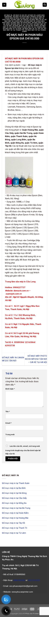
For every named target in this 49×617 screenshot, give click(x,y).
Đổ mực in (8, 15)
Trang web (10, 434)
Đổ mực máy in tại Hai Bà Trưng (26, 25)
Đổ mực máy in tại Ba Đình (14, 488)
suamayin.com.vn (14, 294)
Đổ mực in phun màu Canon (24, 17)
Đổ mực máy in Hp (36, 20)
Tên (7, 412)
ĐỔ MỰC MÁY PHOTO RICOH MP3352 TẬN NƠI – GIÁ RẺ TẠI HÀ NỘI (36, 359)
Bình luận (10, 389)
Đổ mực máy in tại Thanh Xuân (34, 30)
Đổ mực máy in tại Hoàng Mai (33, 27)
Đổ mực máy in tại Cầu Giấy (22, 24)
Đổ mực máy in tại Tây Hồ (32, 28)
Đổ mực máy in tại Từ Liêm (14, 533)
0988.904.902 (19, 580)
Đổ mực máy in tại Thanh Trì (14, 528)
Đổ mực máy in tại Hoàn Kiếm (15, 513)
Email (8, 423)
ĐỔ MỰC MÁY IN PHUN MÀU (21, 23)
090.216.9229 (34, 580)
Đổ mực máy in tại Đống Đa (14, 503)
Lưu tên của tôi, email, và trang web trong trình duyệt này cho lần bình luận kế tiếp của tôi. (22, 450)
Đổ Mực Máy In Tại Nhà (12, 28)
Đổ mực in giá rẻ (20, 15)
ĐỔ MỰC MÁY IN (25, 18)
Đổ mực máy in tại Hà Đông (14, 493)
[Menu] (4, 5)
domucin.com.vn (20, 290)
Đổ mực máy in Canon (19, 20)
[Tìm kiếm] (45, 5)
